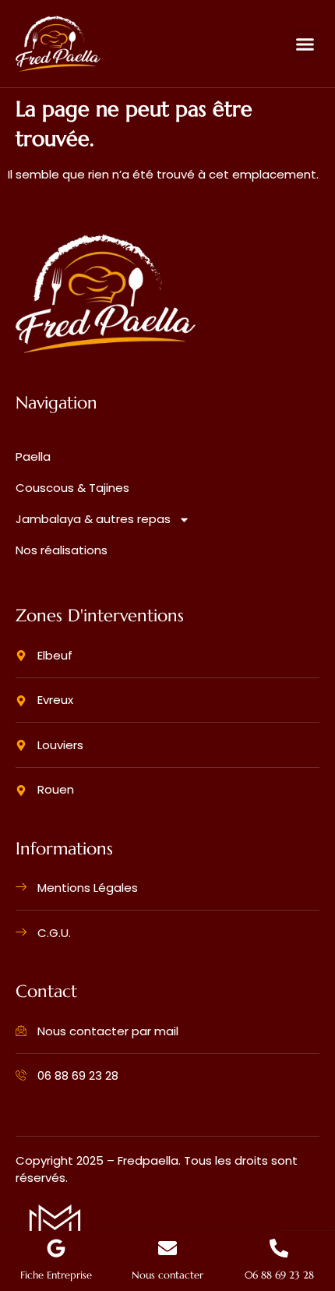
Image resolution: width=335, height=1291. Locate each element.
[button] (305, 43)
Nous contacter (167, 1275)
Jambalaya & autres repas (93, 519)
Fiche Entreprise (56, 1275)
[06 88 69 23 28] (279, 1248)
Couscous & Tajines (72, 487)
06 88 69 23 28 (279, 1275)
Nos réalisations (62, 550)
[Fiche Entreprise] (56, 1248)
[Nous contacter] (167, 1248)
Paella (33, 456)
